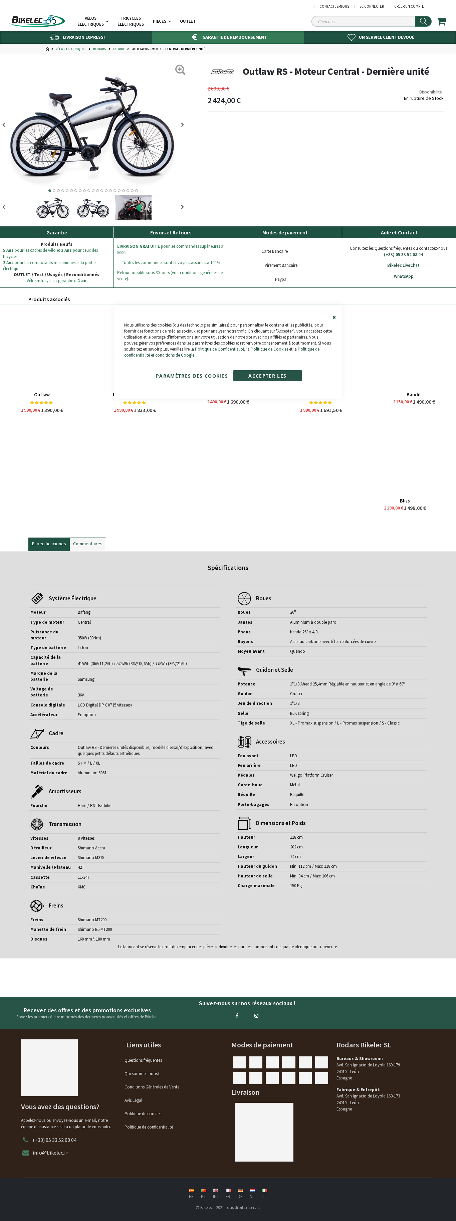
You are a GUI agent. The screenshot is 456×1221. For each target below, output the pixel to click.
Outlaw (42, 394)
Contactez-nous (334, 6)
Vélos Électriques (71, 49)
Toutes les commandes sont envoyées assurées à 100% (171, 262)
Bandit (414, 394)
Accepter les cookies (267, 376)
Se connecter (372, 6)
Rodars (99, 49)
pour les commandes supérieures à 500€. (170, 249)
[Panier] (445, 21)
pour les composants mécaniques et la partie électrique (49, 265)
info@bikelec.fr (50, 1152)
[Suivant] (6, 125)
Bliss (405, 500)
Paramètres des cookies (192, 375)
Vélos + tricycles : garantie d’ (56, 280)
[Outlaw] (42, 348)
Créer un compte (409, 6)
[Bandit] (414, 348)
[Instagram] (256, 1016)
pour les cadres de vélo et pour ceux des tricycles (50, 253)
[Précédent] (180, 125)
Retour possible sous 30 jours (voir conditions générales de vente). (170, 275)
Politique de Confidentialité (219, 349)
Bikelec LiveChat (403, 265)
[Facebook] (237, 1016)
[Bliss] (405, 454)
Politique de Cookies (269, 349)
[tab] (49, 543)
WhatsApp (404, 276)
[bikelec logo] (36, 21)
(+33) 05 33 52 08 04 (403, 254)
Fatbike (119, 49)
